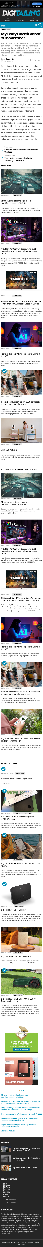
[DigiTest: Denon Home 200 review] (21, 939)
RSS (22, 1090)
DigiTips (28, 813)
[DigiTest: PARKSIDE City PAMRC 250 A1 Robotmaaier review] (21, 982)
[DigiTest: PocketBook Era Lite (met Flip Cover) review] (21, 846)
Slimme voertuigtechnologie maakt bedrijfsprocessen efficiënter (16, 202)
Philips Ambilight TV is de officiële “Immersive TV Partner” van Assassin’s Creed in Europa (21, 302)
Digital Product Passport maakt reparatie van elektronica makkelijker (20, 739)
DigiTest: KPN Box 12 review (13, 910)
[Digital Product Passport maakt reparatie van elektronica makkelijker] (21, 721)
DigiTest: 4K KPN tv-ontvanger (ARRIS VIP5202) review (17, 817)
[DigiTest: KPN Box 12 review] (21, 894)
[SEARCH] (40, 25)
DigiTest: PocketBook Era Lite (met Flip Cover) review (21, 864)
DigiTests (18, 813)
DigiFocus (18, 735)
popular (20, 20)
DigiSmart (6, 1193)
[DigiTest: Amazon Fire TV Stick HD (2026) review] (6, 1158)
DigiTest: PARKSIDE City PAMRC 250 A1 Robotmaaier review (18, 1000)
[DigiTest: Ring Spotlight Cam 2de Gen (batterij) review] (6, 1149)
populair (4, 791)
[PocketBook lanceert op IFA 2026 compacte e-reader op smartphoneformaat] (21, 382)
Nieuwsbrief (11, 1200)
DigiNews (17, 195)
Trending (4, 371)
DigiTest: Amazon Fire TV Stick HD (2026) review (26, 1159)
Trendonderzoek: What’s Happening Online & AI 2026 (20, 355)
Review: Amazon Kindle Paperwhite (16, 778)
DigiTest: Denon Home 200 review (16, 956)
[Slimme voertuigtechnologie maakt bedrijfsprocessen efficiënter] (21, 181)
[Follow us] (35, 25)
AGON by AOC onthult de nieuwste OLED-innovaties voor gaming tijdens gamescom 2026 (19, 251)
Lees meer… (16, 213)
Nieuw (7, 20)
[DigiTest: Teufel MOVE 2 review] (6, 1168)
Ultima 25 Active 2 (9, 450)
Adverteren (11, 1202)
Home (5, 1183)
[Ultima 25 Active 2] (21, 430)
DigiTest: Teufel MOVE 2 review (25, 1168)
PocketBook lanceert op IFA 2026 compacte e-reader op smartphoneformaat (20, 403)
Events (5, 1195)
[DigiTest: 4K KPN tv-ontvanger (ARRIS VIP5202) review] (21, 801)
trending (34, 20)
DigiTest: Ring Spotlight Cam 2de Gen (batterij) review (26, 1149)
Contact (6, 1196)
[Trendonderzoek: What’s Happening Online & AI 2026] (21, 334)
